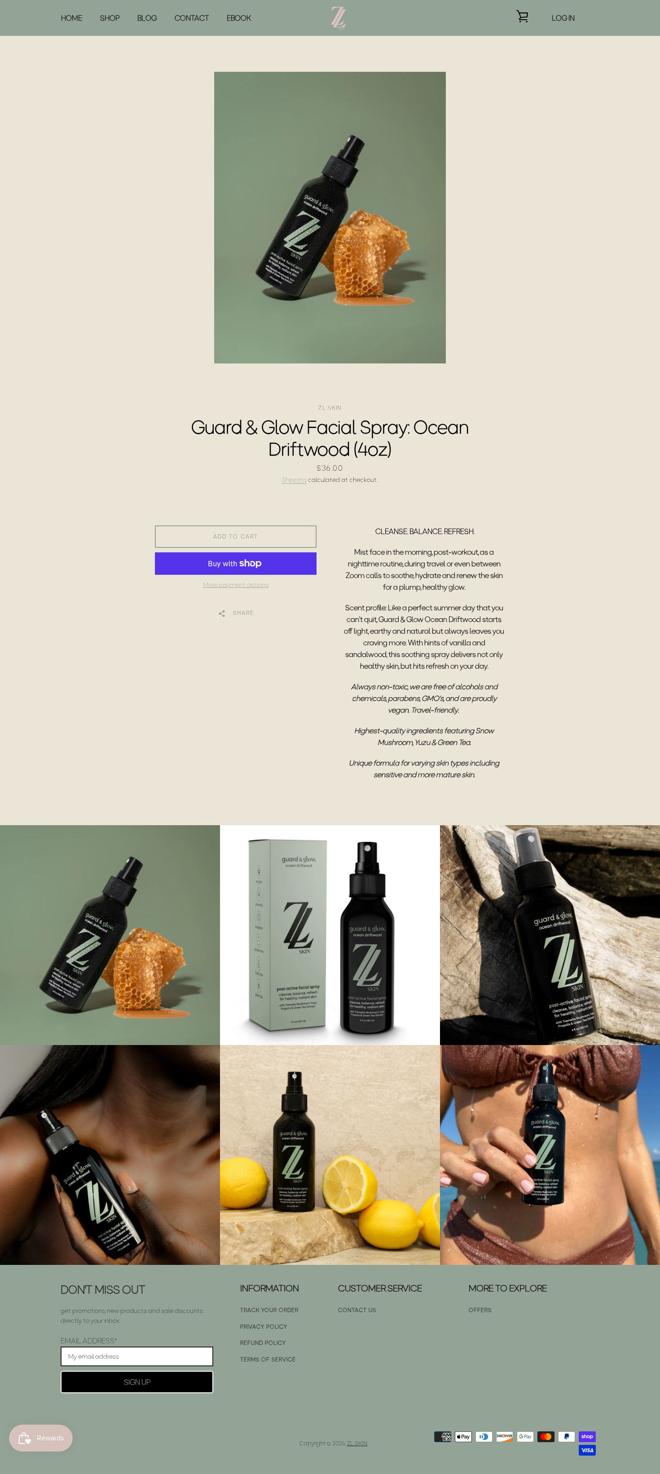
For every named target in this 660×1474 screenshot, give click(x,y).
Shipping (294, 480)
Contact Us (357, 1310)
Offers (480, 1310)
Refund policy (263, 1342)
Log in (563, 18)
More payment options (235, 584)
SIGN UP (137, 1382)
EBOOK (239, 18)
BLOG (147, 18)
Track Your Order (269, 1310)
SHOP (109, 18)
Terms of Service (268, 1359)
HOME (71, 18)
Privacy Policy (263, 1326)
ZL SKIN (357, 1443)
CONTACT (192, 18)
